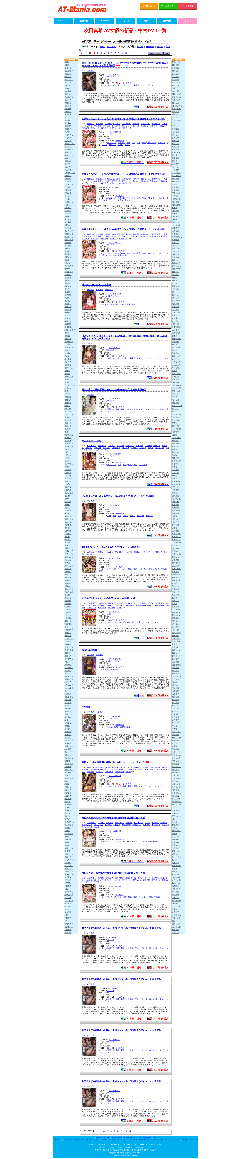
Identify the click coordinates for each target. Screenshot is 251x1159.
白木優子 (116, 124)
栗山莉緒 (175, 342)
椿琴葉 (67, 563)
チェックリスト (168, 6)
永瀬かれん (68, 580)
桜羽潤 (67, 374)
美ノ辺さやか (69, 822)
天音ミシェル (69, 144)
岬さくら (175, 761)
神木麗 (174, 280)
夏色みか (67, 598)
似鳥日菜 (175, 630)
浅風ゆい (67, 94)
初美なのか (176, 653)
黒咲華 (174, 350)
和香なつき (68, 924)
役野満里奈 (176, 866)
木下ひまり (176, 313)
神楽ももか (176, 254)
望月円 (67, 851)
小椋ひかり (68, 248)
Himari (174, 682)
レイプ (110, 727)
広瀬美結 (175, 691)
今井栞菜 (175, 187)
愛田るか (67, 65)
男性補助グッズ (144, 1140)
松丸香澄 (175, 735)
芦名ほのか (176, 109)
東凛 (90, 450)
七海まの (67, 615)
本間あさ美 (68, 740)
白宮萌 (67, 484)
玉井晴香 (67, 531)
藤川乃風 (175, 703)
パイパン (161, 143)
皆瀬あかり (176, 784)
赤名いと (175, 88)
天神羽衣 (67, 126)
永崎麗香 (67, 575)
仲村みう (175, 586)
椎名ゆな (175, 441)
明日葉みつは (177, 106)
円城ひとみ (130, 446)
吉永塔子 (104, 128)
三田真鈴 (175, 775)
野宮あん (67, 641)
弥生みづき (176, 883)
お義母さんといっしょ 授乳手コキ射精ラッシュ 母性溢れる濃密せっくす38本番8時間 (123, 118)
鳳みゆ (174, 208)
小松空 (67, 336)
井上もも (67, 219)
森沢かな (175, 854)
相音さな (67, 68)
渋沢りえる (68, 435)
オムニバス (111, 143)
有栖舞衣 (175, 149)
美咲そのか (68, 778)
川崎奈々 (67, 283)
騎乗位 (136, 85)
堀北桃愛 (67, 732)
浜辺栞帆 (175, 662)
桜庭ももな (68, 377)
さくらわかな (177, 414)
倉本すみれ (176, 339)
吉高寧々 (175, 909)
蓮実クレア (176, 639)
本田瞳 (174, 729)
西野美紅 (67, 633)
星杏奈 (119, 608)
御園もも (67, 799)
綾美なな (67, 158)
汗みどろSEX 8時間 (91, 440)
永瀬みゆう (68, 583)
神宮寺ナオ (126, 825)
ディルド (97, 1140)
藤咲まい (67, 714)
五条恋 (174, 371)
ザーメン (112, 145)
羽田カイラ (68, 662)
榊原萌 (174, 397)
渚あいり (175, 592)
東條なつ (175, 557)
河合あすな (176, 283)
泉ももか (67, 196)
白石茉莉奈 (126, 124)
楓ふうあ (175, 251)
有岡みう (175, 147)
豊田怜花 (67, 572)
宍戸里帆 (175, 444)
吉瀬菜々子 (102, 446)
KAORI (135, 603)
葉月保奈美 (68, 650)
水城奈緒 (97, 448)
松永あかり (68, 758)
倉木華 (174, 336)
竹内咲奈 (67, 525)
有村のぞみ (176, 152)
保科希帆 (67, 723)
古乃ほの (175, 711)
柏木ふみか (176, 263)
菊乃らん (175, 295)
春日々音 (67, 682)
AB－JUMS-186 (115, 776)
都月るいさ (176, 563)
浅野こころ (176, 100)
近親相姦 (121, 143)
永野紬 (67, 586)
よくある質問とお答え (144, 1137)
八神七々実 (68, 871)
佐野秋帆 (67, 397)
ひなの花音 (68, 688)
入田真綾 (175, 190)
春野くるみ (68, 679)
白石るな (67, 458)
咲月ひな (67, 391)
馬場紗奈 (67, 665)
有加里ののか (177, 97)
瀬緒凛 (67, 508)
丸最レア (175, 746)
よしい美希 (176, 906)
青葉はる (67, 83)
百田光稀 (175, 842)
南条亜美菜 (159, 448)
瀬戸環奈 (175, 496)
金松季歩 (175, 272)
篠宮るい (67, 432)
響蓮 (66, 691)
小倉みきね (68, 251)
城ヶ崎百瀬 (123, 128)
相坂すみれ (68, 62)
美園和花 (175, 770)
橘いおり (67, 528)
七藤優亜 (67, 612)
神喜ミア (67, 321)
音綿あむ (67, 263)
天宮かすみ (68, 149)
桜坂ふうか (68, 368)
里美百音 (67, 394)
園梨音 (67, 513)
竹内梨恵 (101, 603)
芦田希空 (67, 112)
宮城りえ (175, 807)
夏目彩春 (129, 823)
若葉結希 (67, 930)
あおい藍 (67, 74)
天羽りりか (176, 120)
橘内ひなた (176, 519)
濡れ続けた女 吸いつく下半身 (96, 284)
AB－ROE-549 (114, 75)
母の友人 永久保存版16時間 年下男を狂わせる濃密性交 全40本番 (113, 817)
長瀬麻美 (175, 577)
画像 (102, 46)
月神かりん (68, 548)
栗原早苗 (67, 310)
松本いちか (176, 738)
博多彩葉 (67, 644)
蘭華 (173, 921)
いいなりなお (69, 173)
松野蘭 (67, 761)
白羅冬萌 (175, 470)
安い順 (160, 46)
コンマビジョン (113, 296)
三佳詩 (67, 837)
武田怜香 (175, 508)
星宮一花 (175, 723)
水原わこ (67, 793)
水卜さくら (176, 752)
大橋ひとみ (91, 608)
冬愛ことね (176, 554)
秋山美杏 (67, 91)
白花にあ (67, 481)
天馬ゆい (175, 551)
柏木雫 (67, 269)
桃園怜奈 (175, 839)
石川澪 (174, 155)
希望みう (67, 842)
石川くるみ (68, 184)
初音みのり (176, 650)
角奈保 (174, 493)
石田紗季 (67, 190)
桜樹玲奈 (88, 448)
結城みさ (122, 606)
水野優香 (97, 126)
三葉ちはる (176, 778)
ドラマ (122, 304)
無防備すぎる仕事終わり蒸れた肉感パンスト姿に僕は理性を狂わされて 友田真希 (121, 928)
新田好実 (67, 636)
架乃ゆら (175, 275)
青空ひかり (176, 83)
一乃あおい (176, 173)
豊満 (144, 143)
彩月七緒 (175, 426)
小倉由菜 (175, 216)
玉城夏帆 (175, 531)
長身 (140, 569)
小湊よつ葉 (176, 388)
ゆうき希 (67, 898)
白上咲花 (175, 464)
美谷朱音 (175, 773)
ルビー (110, 614)
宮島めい (175, 813)
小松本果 (67, 339)
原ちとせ (111, 608)
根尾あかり (176, 633)
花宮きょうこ (177, 656)
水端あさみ (176, 767)
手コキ (150, 85)
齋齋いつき (68, 347)
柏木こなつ (176, 260)
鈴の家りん (176, 481)
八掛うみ (175, 874)
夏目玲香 (67, 604)
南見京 (67, 819)
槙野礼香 (67, 743)
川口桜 (67, 280)
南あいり (67, 816)
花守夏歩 (175, 659)
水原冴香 (67, 790)
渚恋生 (67, 595)
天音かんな (68, 135)
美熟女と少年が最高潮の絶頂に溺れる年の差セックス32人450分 (113, 762)
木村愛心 (175, 318)
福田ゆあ (67, 708)
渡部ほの (67, 933)
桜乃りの (175, 400)
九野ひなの (176, 333)
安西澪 (67, 167)
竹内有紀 (106, 126)
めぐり (126, 767)
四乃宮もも (68, 429)
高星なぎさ (68, 519)
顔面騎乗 (140, 516)
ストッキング (138, 409)
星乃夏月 (175, 717)
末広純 (174, 478)
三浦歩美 (142, 448)
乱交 (145, 569)
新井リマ (175, 138)
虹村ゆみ (175, 624)
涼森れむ (175, 487)
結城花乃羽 (68, 895)
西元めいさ (176, 627)
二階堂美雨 (68, 630)
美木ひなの (176, 755)
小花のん (175, 246)
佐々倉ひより (69, 385)
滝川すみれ (176, 499)
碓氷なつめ (68, 231)
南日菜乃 (175, 796)
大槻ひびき (176, 205)
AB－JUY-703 (114, 558)
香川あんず (68, 266)
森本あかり (68, 866)
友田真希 (90, 71)
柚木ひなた (68, 901)
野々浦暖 (175, 636)
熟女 (114, 85)
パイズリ (161, 409)
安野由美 (160, 603)
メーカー (105, 21)
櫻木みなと (68, 365)
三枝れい (175, 394)
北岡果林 (175, 304)
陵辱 (128, 727)
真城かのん (68, 746)
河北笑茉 (67, 278)
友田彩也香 (176, 569)
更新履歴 (167, 21)
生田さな (67, 176)
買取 (155, 1137)
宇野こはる (68, 234)
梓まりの (67, 115)
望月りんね (68, 810)
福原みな (175, 697)
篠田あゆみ (119, 823)
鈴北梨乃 (67, 496)
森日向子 (175, 860)
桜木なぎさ (68, 362)
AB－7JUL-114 (114, 348)
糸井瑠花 (175, 182)
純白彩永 (67, 749)
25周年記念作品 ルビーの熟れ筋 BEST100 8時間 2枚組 (108, 598)
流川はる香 (176, 927)
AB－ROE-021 (114, 399)
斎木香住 (67, 345)
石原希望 (175, 164)
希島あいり (136, 825)
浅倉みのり (68, 97)
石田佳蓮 (175, 158)
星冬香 (128, 772)
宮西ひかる (176, 816)
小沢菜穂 (67, 254)
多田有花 (132, 769)
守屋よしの (68, 869)
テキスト (111, 46)
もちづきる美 (87, 825)
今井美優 (67, 222)
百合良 (67, 909)
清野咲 (67, 505)
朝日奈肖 (67, 106)
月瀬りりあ (176, 534)
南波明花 (67, 624)
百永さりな (176, 845)
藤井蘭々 (175, 700)
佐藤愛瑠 (175, 432)
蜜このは (67, 813)
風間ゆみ (90, 124)
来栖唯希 (67, 313)
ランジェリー (175, 1140)
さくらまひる (177, 406)
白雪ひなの (68, 478)
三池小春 (175, 749)
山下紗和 (67, 880)
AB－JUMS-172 (115, 132)
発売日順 (150, 46)
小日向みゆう (177, 385)
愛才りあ (175, 71)
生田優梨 (67, 179)
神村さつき (68, 272)
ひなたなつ (176, 676)
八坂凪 (174, 869)
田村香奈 (67, 534)
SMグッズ (115, 1140)
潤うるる (67, 441)
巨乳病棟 (86, 707)
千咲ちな (67, 540)
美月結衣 (67, 807)
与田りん (67, 918)
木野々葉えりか (70, 330)
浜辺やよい (68, 668)
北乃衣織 (67, 295)
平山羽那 (67, 700)
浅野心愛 (67, 103)
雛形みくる (68, 685)
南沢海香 (175, 790)
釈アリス (67, 438)
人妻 (109, 85)
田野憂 (174, 528)
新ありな (175, 144)
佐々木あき (91, 446)
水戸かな (88, 126)
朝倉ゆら (67, 100)
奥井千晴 (67, 246)
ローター (89, 1140)
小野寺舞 (175, 240)
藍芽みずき (176, 62)
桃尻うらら (68, 857)
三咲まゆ (67, 787)
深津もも (67, 706)
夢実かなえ (68, 906)
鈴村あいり (176, 484)
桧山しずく (68, 697)
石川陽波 (67, 187)
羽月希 (128, 603)
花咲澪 (67, 653)
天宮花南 (175, 129)
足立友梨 (175, 117)
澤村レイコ (147, 552)
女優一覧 (84, 21)
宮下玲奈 (175, 810)
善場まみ (67, 510)
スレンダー (151, 143)
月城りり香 (68, 551)
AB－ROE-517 (114, 937)
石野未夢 (67, 193)
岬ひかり (67, 781)
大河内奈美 (102, 608)
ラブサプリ (154, 1140)
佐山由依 (67, 409)
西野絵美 (175, 618)
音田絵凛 (67, 257)
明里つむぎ (176, 94)
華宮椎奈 (67, 275)
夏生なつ (67, 601)
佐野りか (67, 403)
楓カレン (175, 248)
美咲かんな (176, 758)
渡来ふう (175, 933)
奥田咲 (174, 214)
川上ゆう (143, 603)
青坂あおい (68, 80)
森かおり (67, 863)
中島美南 (67, 577)
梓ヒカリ (175, 112)
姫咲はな (175, 685)
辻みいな (67, 560)
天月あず (175, 126)
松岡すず (67, 755)
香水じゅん (176, 266)
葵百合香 (102, 769)
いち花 (67, 199)
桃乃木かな (176, 848)
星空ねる (67, 717)
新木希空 (175, 141)
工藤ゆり (175, 330)
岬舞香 (67, 784)
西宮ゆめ (175, 621)
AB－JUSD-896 (115, 454)
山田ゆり (67, 889)
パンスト (130, 948)
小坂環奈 (67, 324)
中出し (129, 85)
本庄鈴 (174, 726)
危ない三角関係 (89, 649)
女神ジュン (68, 848)
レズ (154, 622)
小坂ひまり (176, 362)
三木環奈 (67, 411)
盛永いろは (68, 589)
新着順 (140, 46)
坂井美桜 (67, 353)
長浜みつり (176, 580)
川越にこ (175, 292)
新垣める (67, 161)
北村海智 (175, 310)
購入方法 (99, 1137)
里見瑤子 (90, 290)
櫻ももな (67, 382)
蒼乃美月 (175, 85)
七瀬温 (67, 609)
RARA (66, 921)
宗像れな (67, 845)
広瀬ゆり (144, 126)
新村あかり (176, 615)
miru (173, 819)
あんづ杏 (67, 170)
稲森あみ (67, 214)
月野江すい (176, 537)
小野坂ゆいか (177, 237)
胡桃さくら (176, 345)
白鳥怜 (67, 467)
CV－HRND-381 (115, 294)
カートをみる (187, 6)
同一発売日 (126, 83)
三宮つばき (176, 438)
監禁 (116, 727)
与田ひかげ (68, 915)
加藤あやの (145, 124)
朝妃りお (175, 103)
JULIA (174, 455)
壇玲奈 (67, 537)
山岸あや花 (176, 877)
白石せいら (68, 446)
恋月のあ (67, 318)
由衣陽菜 (175, 886)
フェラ (143, 85)
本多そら (67, 738)
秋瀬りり (67, 88)
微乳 (159, 786)
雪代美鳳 (175, 892)
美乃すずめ (176, 805)
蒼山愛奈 (67, 85)
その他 (110, 304)
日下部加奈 (176, 327)
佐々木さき (176, 420)
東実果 (67, 120)
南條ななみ (176, 612)
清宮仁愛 (175, 324)
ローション (153, 948)
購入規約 (107, 1137)
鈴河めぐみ (68, 493)
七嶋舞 (174, 604)
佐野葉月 (67, 400)
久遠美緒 (67, 307)
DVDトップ (63, 21)
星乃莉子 (175, 720)
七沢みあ (175, 601)
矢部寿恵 (130, 606)
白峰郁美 (67, 476)
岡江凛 (96, 450)
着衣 (147, 409)
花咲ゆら (67, 656)
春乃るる (175, 671)
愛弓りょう (126, 126)
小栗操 (174, 219)
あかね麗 (175, 91)
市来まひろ (176, 170)
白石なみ (67, 452)
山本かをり (68, 892)
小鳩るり (67, 333)
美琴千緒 (67, 775)
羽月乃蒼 (175, 668)
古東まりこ (95, 128)
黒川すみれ (176, 347)
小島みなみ (117, 767)
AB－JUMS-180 (115, 831)
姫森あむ (67, 694)
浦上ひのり (68, 237)
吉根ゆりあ (176, 915)
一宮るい (67, 205)
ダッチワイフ (68, 1140)
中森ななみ (68, 592)
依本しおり (176, 918)
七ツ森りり (176, 609)
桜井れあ (67, 359)
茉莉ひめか (68, 764)
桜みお (67, 379)
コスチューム (164, 1140)
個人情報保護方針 (129, 1137)
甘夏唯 (67, 132)
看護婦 (122, 727)
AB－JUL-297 (114, 505)
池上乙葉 (67, 182)
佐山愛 (174, 435)
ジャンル (125, 21)
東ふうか (67, 117)
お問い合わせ (149, 6)
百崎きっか (68, 854)
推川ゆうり (176, 225)
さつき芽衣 (176, 429)
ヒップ (144, 948)
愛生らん (67, 77)
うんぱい (175, 196)
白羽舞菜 (67, 470)
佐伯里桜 (67, 350)
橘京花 (174, 516)
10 (126, 53)
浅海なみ (67, 109)
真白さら (67, 752)
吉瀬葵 (67, 298)
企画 (116, 304)
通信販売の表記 (117, 1137)
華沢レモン (109, 290)
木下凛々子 (116, 126)
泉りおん (175, 167)
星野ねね (67, 726)
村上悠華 (175, 825)
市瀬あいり (68, 202)
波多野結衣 (176, 641)
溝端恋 (67, 802)
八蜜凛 (174, 644)
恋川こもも (68, 315)
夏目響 (174, 598)
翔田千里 (175, 458)
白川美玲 (67, 461)
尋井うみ (67, 703)
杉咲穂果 (67, 490)
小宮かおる (68, 342)
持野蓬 (174, 834)
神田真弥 (67, 286)
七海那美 (67, 618)
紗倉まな (175, 403)
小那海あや (176, 234)
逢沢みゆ (175, 68)
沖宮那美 (163, 126)
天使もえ (175, 123)
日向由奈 (175, 679)
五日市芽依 (176, 176)
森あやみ (175, 851)
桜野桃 (67, 371)
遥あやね (155, 823)
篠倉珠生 (67, 420)
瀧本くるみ (68, 522)
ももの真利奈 (69, 860)
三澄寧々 (67, 796)
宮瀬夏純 (67, 828)
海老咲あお (176, 199)
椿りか (174, 545)
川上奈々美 (98, 825)
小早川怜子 (159, 606)
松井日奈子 (176, 732)
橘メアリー (176, 522)
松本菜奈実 (176, 740)
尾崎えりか (176, 222)
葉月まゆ (175, 647)
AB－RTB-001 (114, 612)
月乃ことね (68, 554)
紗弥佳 (67, 406)
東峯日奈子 (68, 566)
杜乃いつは (176, 857)
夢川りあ (67, 904)
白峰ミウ (175, 473)
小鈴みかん (176, 374)
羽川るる (67, 228)
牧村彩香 (106, 448)
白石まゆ (67, 455)
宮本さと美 (68, 834)
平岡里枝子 (156, 124)
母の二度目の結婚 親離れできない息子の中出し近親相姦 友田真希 (114, 389)
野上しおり (68, 639)
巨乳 (119, 85)
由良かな (175, 904)
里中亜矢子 (110, 603)
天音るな (67, 147)
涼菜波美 (67, 502)
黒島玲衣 (175, 353)
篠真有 (174, 449)
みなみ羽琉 (176, 793)
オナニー (140, 358)
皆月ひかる (176, 787)
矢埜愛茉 (67, 877)
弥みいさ (67, 141)
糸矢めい (67, 208)
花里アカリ (68, 659)
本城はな (67, 735)
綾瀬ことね (68, 152)
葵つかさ (175, 77)
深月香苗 (67, 805)
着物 (133, 304)
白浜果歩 (67, 473)
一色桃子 (111, 446)
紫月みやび (68, 417)
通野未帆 (175, 560)
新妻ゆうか (109, 772)
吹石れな (152, 603)
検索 (146, 21)
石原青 (174, 161)
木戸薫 (67, 301)
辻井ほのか (176, 543)
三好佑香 (67, 839)
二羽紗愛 (175, 708)
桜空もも (175, 409)
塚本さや (67, 545)
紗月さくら (68, 388)
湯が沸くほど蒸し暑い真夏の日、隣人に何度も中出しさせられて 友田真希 (118, 496)
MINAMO (176, 799)
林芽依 (67, 674)
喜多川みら (68, 292)
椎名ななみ (68, 414)
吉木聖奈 (67, 912)
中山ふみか (176, 589)
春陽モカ (175, 674)
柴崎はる (175, 452)
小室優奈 (99, 712)
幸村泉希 (175, 895)
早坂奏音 (67, 671)
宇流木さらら (177, 193)
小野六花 (175, 243)
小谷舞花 (67, 327)
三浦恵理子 (116, 448)
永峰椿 (174, 583)
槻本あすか (68, 557)
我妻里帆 (156, 446)
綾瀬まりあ (68, 155)
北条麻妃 (108, 124)
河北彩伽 (175, 289)
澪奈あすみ (68, 770)
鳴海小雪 (67, 621)
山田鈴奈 (67, 886)
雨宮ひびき (176, 132)
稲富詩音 (67, 211)
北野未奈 (175, 307)
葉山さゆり (154, 126)
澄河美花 (175, 490)
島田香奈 (99, 655)
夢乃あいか (176, 901)
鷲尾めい (175, 930)
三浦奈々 (67, 767)
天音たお (67, 138)
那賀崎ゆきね (177, 575)
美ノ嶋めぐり (177, 802)
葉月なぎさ (68, 647)
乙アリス (175, 231)
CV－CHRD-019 (115, 716)
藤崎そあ (67, 711)
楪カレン (175, 898)
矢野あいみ (68, 874)
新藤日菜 (67, 487)
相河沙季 (175, 65)
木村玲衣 (85, 128)
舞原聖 (150, 448)
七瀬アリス (176, 607)
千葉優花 (67, 543)
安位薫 (174, 871)
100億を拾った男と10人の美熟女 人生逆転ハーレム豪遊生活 (111, 547)
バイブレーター (79, 1140)
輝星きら (67, 304)
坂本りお (67, 356)
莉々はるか (176, 924)
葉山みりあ (68, 676)
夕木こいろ (176, 889)
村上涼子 (120, 603)
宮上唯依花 (68, 825)
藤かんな (135, 126)
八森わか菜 (176, 880)
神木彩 (174, 278)
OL (124, 85)
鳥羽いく (67, 569)
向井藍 (174, 822)
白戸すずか (68, 464)
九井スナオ (176, 359)
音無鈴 (67, 260)
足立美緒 (67, 123)
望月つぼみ (176, 831)
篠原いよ (113, 128)
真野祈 (174, 743)
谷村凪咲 (175, 525)
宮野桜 (67, 831)
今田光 (67, 225)
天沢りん (67, 129)
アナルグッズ (106, 1140)
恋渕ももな (176, 356)
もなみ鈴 (175, 837)
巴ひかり (175, 566)
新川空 (67, 164)
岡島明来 (67, 243)
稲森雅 (67, 216)
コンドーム (133, 1140)
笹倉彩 (174, 423)
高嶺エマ (67, 516)
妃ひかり (125, 448)
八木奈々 (175, 863)
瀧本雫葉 (175, 502)
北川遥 (67, 289)
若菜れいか (68, 927)
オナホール (58, 1140)
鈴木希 (67, 499)
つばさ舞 (175, 548)
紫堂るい (175, 446)
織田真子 (175, 228)
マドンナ (110, 77)
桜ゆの (174, 411)
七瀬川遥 (67, 607)
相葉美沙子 (68, 71)
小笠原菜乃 (68, 240)
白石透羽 (67, 449)
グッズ (188, 21)
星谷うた (67, 720)
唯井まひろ (176, 510)
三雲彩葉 (67, 773)
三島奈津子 (140, 606)
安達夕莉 (175, 115)
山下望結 (67, 883)
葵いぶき (175, 74)
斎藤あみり (176, 391)
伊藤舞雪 (175, 184)
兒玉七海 (175, 377)
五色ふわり (176, 365)
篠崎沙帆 (67, 423)
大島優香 (135, 124)
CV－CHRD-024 (115, 659)
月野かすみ (176, 540)
